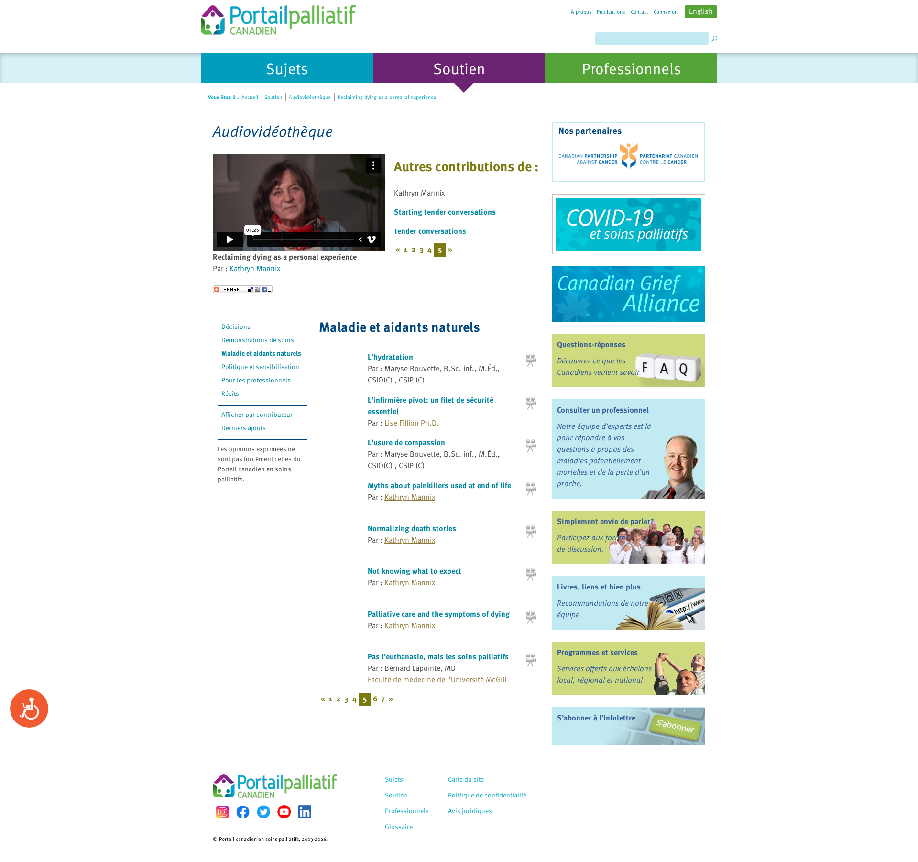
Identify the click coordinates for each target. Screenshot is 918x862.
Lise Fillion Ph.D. (411, 422)
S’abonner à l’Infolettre (596, 717)
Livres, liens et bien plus (599, 586)
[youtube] (284, 811)
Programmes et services (597, 652)
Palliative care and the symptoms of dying (439, 614)
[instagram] (222, 812)
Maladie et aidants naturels (261, 353)
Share (243, 289)
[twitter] (263, 811)
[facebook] (243, 812)
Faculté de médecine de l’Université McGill (437, 679)
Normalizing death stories (412, 528)
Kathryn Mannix (255, 268)
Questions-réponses (591, 344)
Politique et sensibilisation (260, 366)
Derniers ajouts (243, 428)
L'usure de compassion (406, 442)
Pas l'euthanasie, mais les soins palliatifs (438, 656)
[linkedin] (304, 811)
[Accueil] (278, 17)
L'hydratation (390, 356)
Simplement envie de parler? (605, 521)
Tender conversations (430, 231)
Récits (230, 393)
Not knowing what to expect (414, 571)
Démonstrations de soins (257, 340)
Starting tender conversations (445, 212)
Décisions (236, 326)
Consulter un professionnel (603, 409)
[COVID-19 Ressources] (628, 224)
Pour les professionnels (256, 380)
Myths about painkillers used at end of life (439, 485)
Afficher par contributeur (257, 414)
